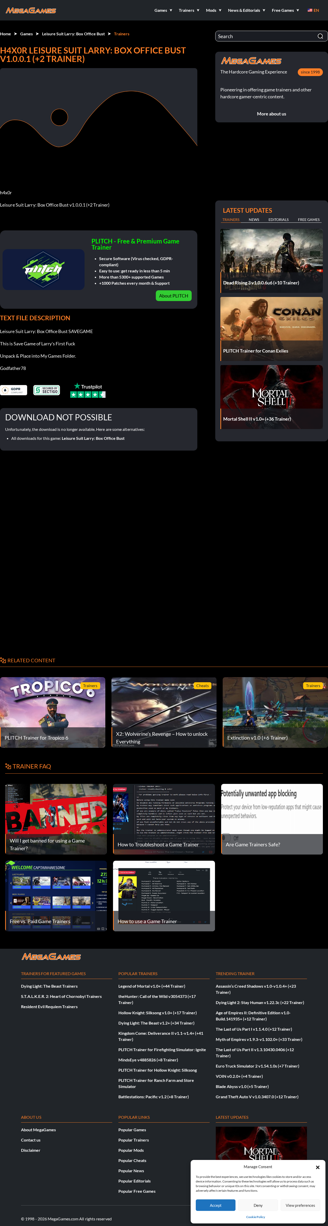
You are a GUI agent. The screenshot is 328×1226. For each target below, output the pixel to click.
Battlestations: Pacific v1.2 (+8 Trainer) (153, 1096)
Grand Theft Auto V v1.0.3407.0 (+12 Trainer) (257, 1096)
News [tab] (254, 219)
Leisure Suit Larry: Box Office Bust (73, 33)
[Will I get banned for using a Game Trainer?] (56, 818)
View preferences (300, 1205)
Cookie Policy (255, 1217)
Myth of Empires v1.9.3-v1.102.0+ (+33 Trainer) (259, 1039)
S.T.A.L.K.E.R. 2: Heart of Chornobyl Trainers (61, 996)
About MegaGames (38, 1129)
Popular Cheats (132, 1160)
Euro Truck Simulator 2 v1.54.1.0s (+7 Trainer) (257, 1065)
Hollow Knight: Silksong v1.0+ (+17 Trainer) (157, 1012)
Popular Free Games (137, 1191)
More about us (271, 113)
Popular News (131, 1170)
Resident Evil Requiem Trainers (49, 1006)
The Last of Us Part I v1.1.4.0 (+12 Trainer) (254, 1029)
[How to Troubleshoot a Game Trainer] (164, 818)
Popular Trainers (133, 1139)
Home (5, 33)
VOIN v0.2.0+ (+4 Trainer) (239, 1076)
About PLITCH (173, 295)
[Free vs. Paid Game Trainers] (56, 895)
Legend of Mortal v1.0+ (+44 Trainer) (151, 986)
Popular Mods (131, 1150)
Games (26, 33)
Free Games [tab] (309, 219)
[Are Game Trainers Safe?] (272, 818)
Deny (258, 1205)
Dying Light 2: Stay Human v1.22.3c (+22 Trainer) (260, 1002)
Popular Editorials (134, 1180)
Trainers (121, 33)
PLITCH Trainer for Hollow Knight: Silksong (157, 1070)
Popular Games (132, 1129)
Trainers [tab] (230, 219)
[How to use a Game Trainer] (164, 895)
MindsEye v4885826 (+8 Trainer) (148, 1059)
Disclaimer (30, 1150)
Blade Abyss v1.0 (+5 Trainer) (242, 1086)
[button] (317, 1166)
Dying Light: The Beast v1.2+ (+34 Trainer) (156, 1022)
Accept (216, 1205)
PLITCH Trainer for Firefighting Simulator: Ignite (162, 1049)
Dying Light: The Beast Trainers (49, 986)
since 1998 (310, 71)
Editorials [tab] (279, 219)
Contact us (30, 1139)
